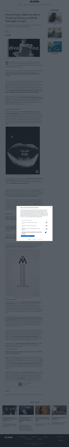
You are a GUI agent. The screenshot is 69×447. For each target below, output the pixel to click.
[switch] (46, 222)
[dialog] (34, 223)
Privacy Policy (40, 239)
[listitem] (34, 220)
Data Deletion (29, 239)
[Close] (51, 208)
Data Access (34, 239)
